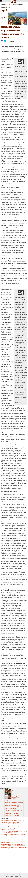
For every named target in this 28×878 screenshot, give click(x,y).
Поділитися (11, 41)
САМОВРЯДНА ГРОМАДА (18, 4)
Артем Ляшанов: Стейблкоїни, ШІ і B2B (9, 820)
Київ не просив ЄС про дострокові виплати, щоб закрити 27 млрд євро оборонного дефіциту (13, 835)
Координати (9, 874)
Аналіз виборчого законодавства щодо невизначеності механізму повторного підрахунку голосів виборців (13, 812)
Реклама (11, 876)
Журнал (10, 4)
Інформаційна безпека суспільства (12, 815)
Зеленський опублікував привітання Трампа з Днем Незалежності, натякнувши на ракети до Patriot (12, 845)
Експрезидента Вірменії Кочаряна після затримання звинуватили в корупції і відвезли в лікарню (12, 838)
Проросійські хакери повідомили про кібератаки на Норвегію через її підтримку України (12, 823)
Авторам (4, 874)
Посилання (21, 874)
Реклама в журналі (15, 796)
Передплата (14, 798)
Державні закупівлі (18, 876)
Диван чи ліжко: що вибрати (7, 826)
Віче (6, 4)
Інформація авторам (15, 797)
